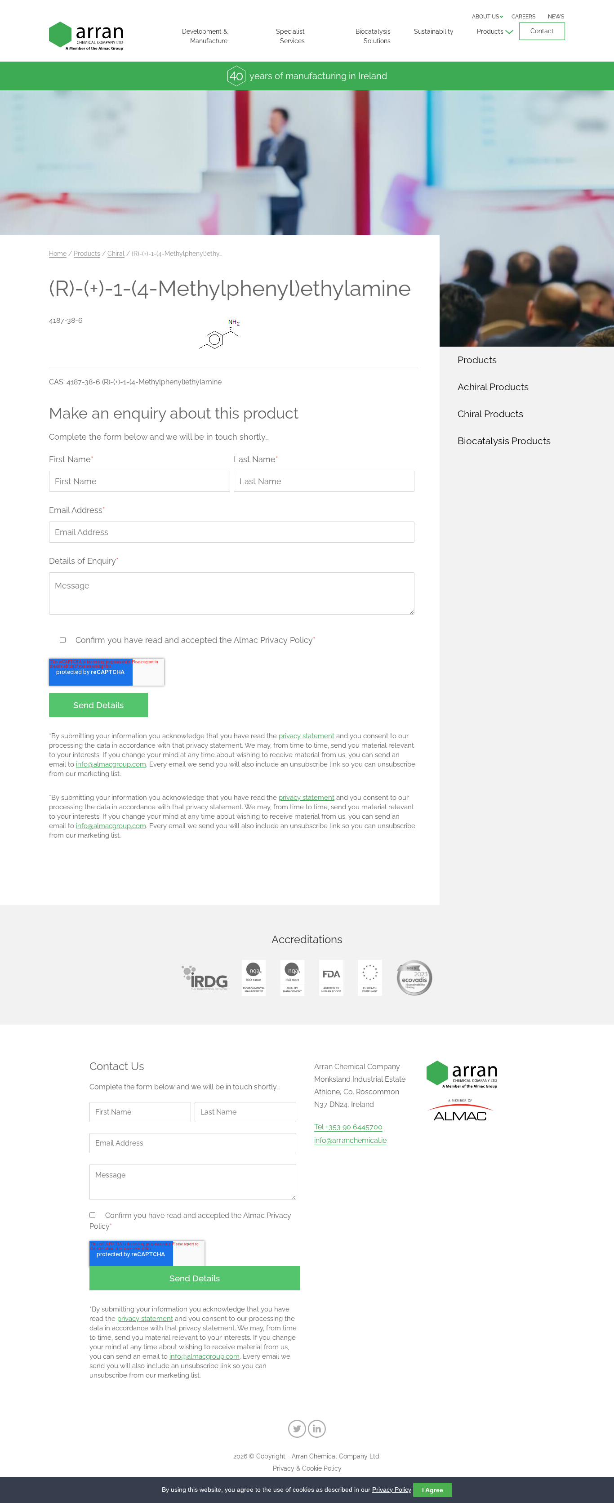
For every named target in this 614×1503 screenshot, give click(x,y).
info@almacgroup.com (111, 764)
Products (490, 31)
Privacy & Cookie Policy (307, 1468)
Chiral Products (490, 413)
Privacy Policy (391, 1489)
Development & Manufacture (204, 36)
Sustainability (434, 31)
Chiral (116, 253)
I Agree (432, 1490)
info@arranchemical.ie (350, 1141)
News (556, 16)
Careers (523, 16)
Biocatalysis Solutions (373, 36)
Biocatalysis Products (504, 440)
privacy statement (306, 736)
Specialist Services (290, 36)
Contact (542, 31)
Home (58, 253)
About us (485, 16)
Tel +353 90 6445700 (348, 1127)
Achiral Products (493, 386)
